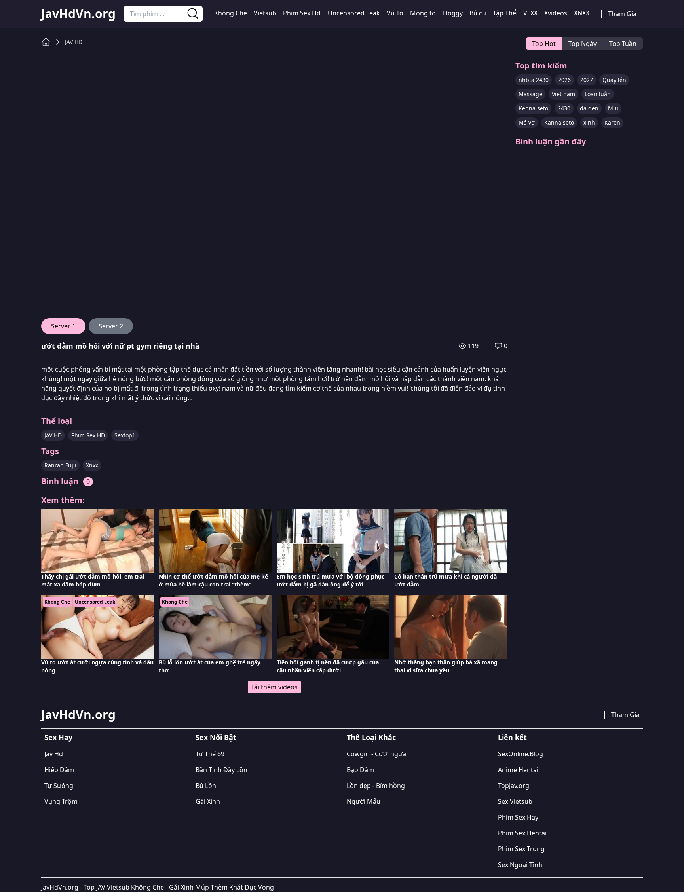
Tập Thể (504, 13)
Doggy (453, 13)
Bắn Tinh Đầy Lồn (221, 769)
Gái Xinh (208, 801)
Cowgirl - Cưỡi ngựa (376, 754)
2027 (586, 80)
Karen (612, 122)
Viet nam (563, 94)
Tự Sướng (58, 785)
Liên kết (512, 737)
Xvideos (555, 13)
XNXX (581, 13)
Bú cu (477, 13)
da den (589, 108)
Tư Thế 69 (210, 754)
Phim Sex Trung (521, 849)
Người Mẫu (363, 801)
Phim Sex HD (88, 435)
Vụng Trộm (61, 801)
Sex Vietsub (515, 801)
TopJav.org (513, 785)
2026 (564, 80)
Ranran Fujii (60, 465)
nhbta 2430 (534, 80)
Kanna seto (559, 122)
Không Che (230, 13)
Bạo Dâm (360, 769)
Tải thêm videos (274, 687)
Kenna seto (533, 108)
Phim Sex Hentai (522, 833)
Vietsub (265, 13)
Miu (613, 108)
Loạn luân (598, 94)
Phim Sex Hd (302, 13)
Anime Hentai (518, 769)
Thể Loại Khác (371, 737)
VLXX (530, 13)
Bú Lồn (206, 785)
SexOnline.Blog (520, 754)
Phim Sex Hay (518, 817)
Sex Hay (58, 737)
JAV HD (73, 42)
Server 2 (111, 326)
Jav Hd (53, 754)
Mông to (423, 13)
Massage (530, 94)
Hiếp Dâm (59, 769)
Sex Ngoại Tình (520, 864)
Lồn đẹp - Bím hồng (376, 785)
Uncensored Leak (354, 13)
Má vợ (527, 122)
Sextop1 (124, 435)
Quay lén (614, 80)
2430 (564, 108)
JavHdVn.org (78, 14)
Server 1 (63, 326)
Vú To (395, 13)
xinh (589, 122)
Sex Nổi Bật (216, 737)
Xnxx (92, 465)
